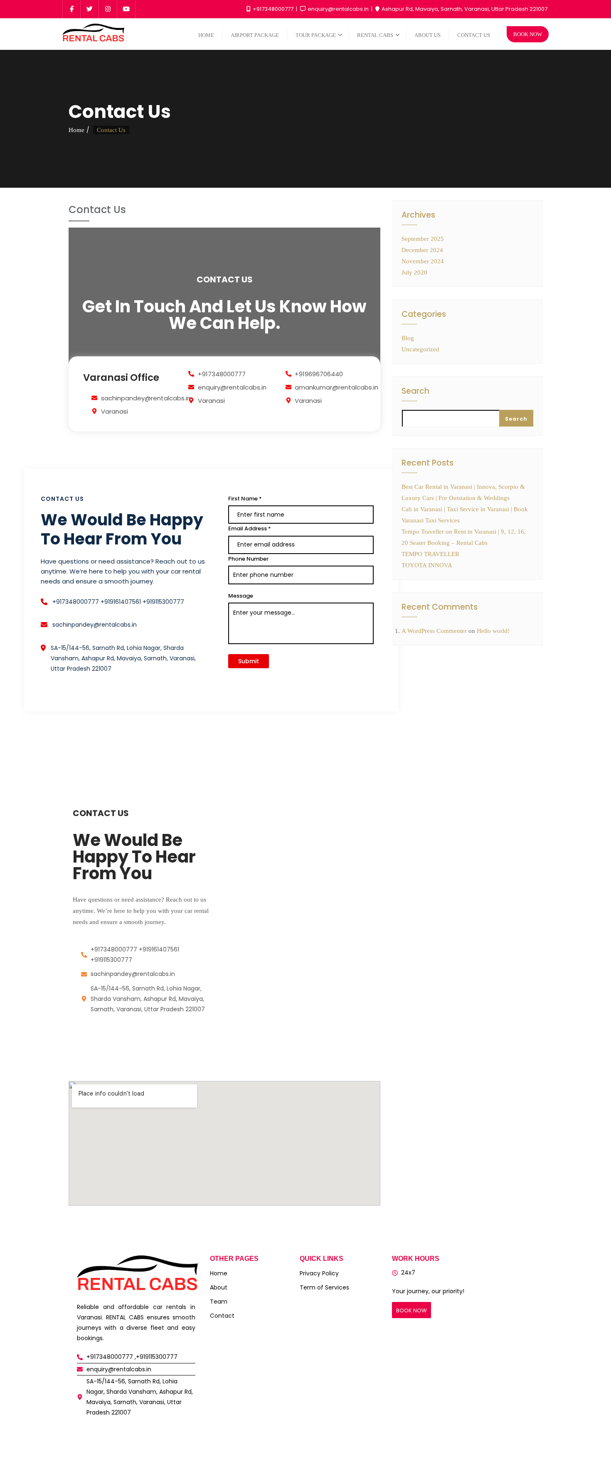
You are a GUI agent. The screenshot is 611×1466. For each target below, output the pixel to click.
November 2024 (423, 261)
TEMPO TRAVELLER (430, 554)
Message (240, 596)
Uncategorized (420, 349)
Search (415, 392)
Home (76, 130)
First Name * (245, 499)
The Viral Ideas (353, 1448)
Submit (248, 661)
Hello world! (493, 631)
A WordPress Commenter (434, 631)
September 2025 (423, 238)
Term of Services (324, 1287)
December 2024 (422, 250)
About (218, 1287)
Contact (222, 1316)
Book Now (527, 34)
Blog (408, 338)
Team (218, 1301)
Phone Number (248, 559)
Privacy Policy (319, 1273)
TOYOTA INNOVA (427, 565)
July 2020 (414, 272)
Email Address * (249, 528)
